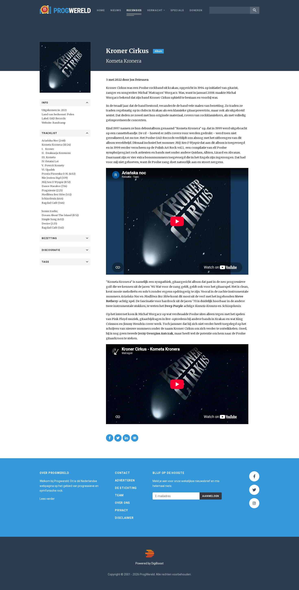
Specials (177, 10)
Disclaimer (124, 517)
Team (119, 495)
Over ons (122, 502)
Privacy (121, 510)
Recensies (134, 10)
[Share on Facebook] (109, 438)
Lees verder (47, 498)
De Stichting (126, 488)
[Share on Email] (134, 438)
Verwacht (155, 10)
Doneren (196, 10)
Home (101, 10)
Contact (122, 473)
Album (158, 51)
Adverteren (125, 480)
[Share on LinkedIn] (126, 438)
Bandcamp (58, 122)
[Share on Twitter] (118, 438)
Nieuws (115, 10)
